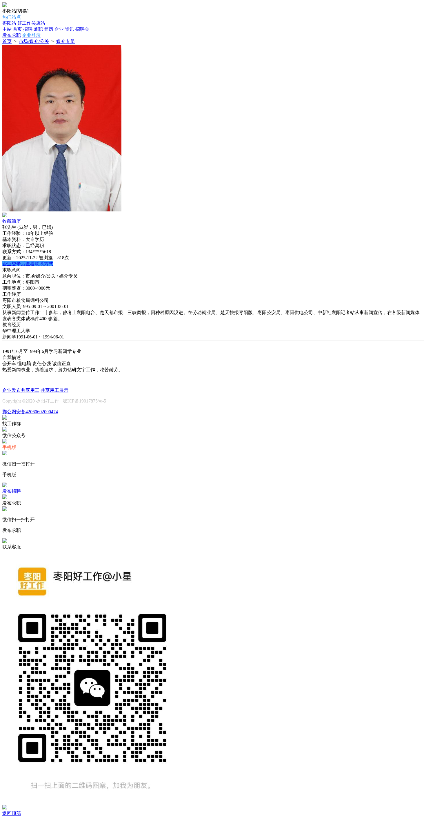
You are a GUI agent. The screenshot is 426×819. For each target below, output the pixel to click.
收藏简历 (11, 221)
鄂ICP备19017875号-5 (84, 400)
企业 (59, 29)
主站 (7, 29)
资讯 (69, 29)
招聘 (27, 29)
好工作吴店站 (31, 23)
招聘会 (82, 29)
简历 (48, 29)
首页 (17, 29)
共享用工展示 (54, 390)
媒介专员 (65, 41)
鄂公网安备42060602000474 (30, 411)
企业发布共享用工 (20, 390)
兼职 (38, 29)
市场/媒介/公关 (34, 41)
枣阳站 (9, 23)
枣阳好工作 (47, 400)
